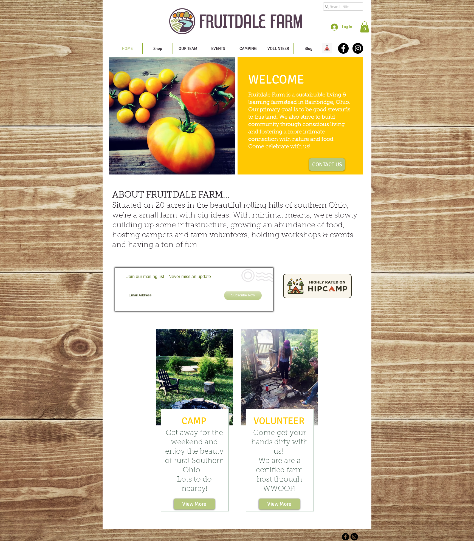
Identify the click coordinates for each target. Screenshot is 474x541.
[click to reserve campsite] (327, 48)
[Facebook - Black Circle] (343, 48)
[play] (226, 166)
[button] (364, 27)
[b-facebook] (345, 536)
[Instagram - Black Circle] (357, 48)
